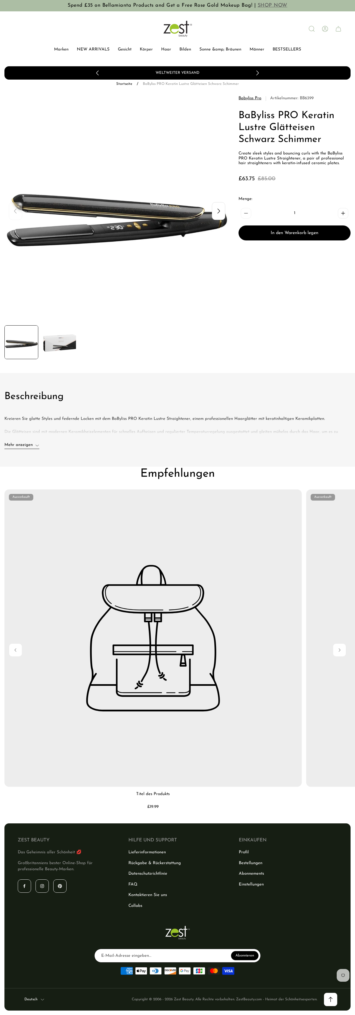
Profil (244, 852)
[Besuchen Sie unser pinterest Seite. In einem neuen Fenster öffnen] (60, 886)
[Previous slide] (97, 73)
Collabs (135, 906)
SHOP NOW (272, 5)
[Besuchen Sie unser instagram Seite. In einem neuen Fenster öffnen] (42, 886)
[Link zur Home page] (177, 933)
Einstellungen (251, 884)
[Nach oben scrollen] (330, 999)
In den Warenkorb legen (294, 233)
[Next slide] (257, 73)
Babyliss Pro (250, 98)
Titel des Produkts (153, 794)
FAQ (132, 884)
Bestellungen (250, 863)
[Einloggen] (325, 29)
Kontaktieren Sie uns (147, 895)
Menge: (245, 199)
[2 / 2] (60, 342)
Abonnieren (244, 955)
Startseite (124, 84)
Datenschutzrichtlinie (147, 874)
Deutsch (30, 999)
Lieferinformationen (147, 852)
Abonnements (251, 874)
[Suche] (312, 29)
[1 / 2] (21, 342)
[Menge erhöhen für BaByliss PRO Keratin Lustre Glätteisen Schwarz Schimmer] (343, 213)
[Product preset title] (153, 638)
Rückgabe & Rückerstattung (154, 863)
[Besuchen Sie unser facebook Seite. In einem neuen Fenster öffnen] (24, 886)
